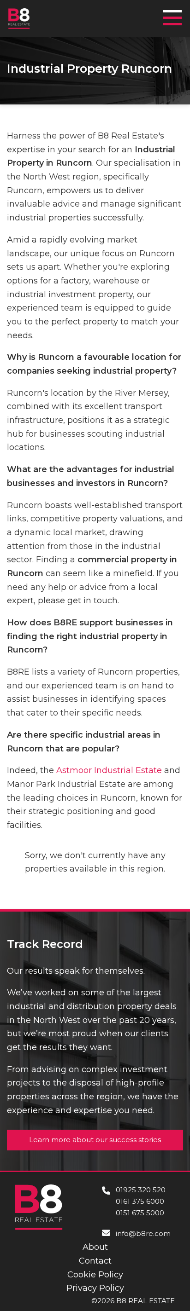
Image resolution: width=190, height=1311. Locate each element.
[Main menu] (175, 13)
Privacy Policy (95, 1288)
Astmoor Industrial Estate (109, 770)
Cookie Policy (95, 1275)
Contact (95, 1261)
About (95, 1247)
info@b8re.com (143, 1233)
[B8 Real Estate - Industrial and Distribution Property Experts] (19, 18)
